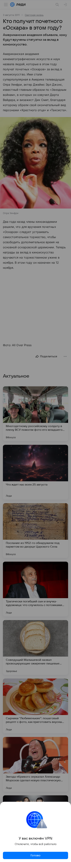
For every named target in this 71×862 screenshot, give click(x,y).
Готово (35, 855)
